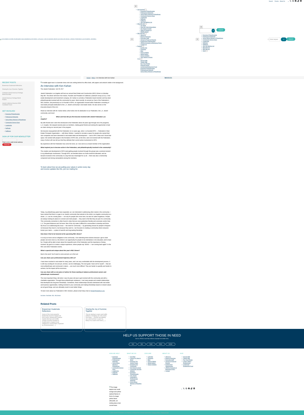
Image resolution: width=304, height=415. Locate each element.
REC (53, 295)
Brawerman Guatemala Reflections (12, 85)
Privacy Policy (156, 412)
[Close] (268, 39)
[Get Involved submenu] (145, 10)
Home (88, 78)
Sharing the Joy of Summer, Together (12, 89)
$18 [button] (133, 344)
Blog (93, 78)
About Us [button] (282, 1)
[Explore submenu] (143, 46)
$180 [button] (151, 344)
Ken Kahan (43, 295)
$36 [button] (142, 344)
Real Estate (48, 295)
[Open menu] (132, 39)
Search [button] (271, 1)
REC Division (58, 295)
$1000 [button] (170, 344)
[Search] (213, 31)
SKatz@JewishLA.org (97, 291)
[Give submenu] (141, 59)
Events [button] (277, 1)
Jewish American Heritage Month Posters (11, 98)
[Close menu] (135, 6)
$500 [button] (160, 344)
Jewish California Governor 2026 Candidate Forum (11, 104)
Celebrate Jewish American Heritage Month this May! (12, 93)
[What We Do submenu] (145, 24)
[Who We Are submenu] (145, 33)
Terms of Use (165, 412)
